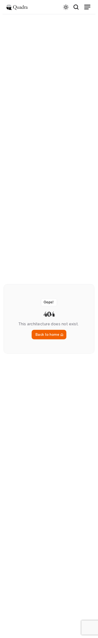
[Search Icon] (76, 7)
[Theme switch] (65, 7)
